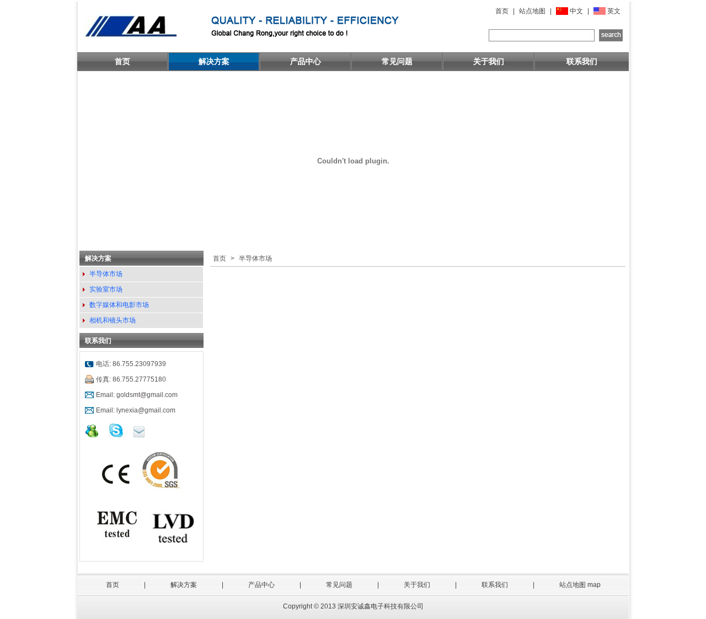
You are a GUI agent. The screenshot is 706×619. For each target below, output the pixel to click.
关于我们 (488, 61)
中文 (576, 11)
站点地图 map (580, 585)
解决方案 (214, 61)
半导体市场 (105, 274)
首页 (502, 11)
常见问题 (397, 61)
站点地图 (532, 11)
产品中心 (305, 61)
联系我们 (581, 61)
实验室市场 (105, 289)
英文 (614, 11)
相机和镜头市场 (112, 320)
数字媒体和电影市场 (119, 305)
